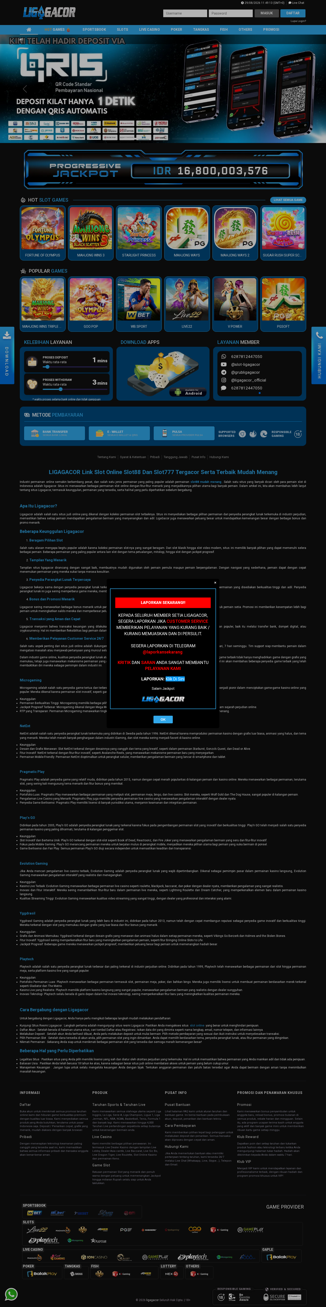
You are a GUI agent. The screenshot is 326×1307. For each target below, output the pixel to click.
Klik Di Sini (175, 678)
